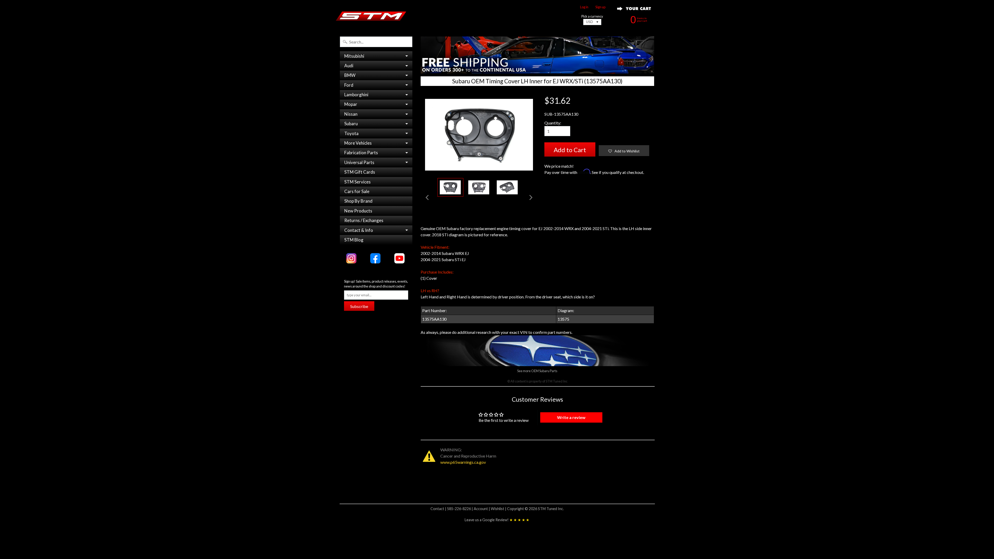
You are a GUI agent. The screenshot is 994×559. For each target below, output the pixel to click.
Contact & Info (358, 230)
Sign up (600, 7)
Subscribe (359, 306)
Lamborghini (356, 94)
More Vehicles (358, 143)
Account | (482, 508)
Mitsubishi (354, 56)
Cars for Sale (356, 191)
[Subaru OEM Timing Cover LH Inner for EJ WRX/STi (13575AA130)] (450, 187)
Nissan (350, 114)
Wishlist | (499, 508)
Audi (348, 65)
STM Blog (353, 239)
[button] (624, 150)
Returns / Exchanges (363, 220)
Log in (584, 7)
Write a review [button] (571, 417)
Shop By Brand (358, 201)
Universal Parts (359, 162)
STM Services (357, 182)
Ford (348, 85)
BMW (349, 75)
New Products (358, 211)
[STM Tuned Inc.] (371, 16)
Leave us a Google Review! (497, 520)
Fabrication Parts (361, 152)
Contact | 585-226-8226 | (452, 508)
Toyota (351, 133)
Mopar (350, 104)
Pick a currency (592, 16)
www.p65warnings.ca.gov (463, 462)
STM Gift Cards (359, 172)
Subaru (351, 123)
